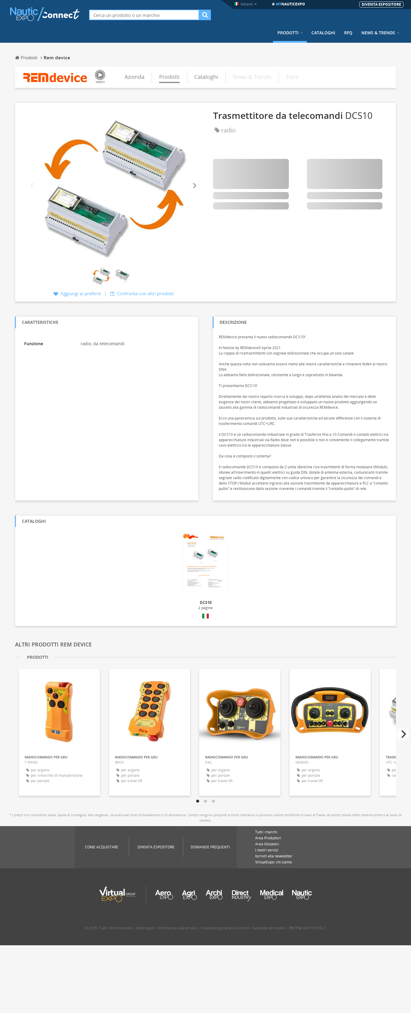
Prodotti (287, 33)
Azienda (134, 76)
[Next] (194, 186)
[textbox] (144, 15)
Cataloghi (323, 33)
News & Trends (378, 33)
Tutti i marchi (266, 832)
